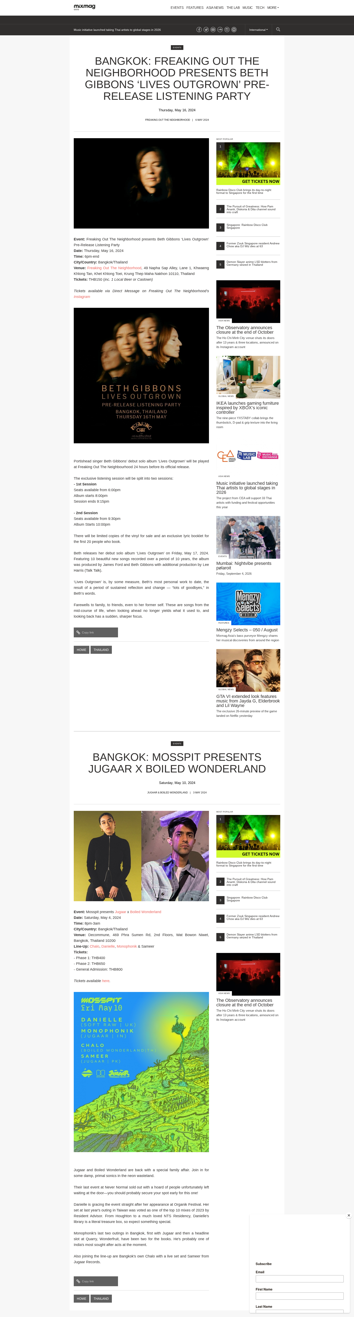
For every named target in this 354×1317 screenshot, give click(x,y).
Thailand (101, 650)
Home (81, 650)
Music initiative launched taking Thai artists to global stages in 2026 (117, 29)
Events (177, 7)
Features (194, 7)
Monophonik (127, 946)
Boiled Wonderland (145, 912)
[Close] (349, 1215)
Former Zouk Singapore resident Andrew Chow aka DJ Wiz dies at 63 (249, 245)
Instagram (82, 297)
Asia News (215, 7)
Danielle (108, 946)
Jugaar (120, 912)
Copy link (88, 632)
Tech (260, 7)
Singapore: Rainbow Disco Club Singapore (244, 226)
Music (248, 7)
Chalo (94, 946)
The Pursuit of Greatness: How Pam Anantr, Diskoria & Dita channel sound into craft (248, 209)
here (105, 981)
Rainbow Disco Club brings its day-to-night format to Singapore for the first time (243, 169)
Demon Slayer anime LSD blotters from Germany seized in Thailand (248, 263)
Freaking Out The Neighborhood (114, 268)
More (272, 7)
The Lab (233, 7)
